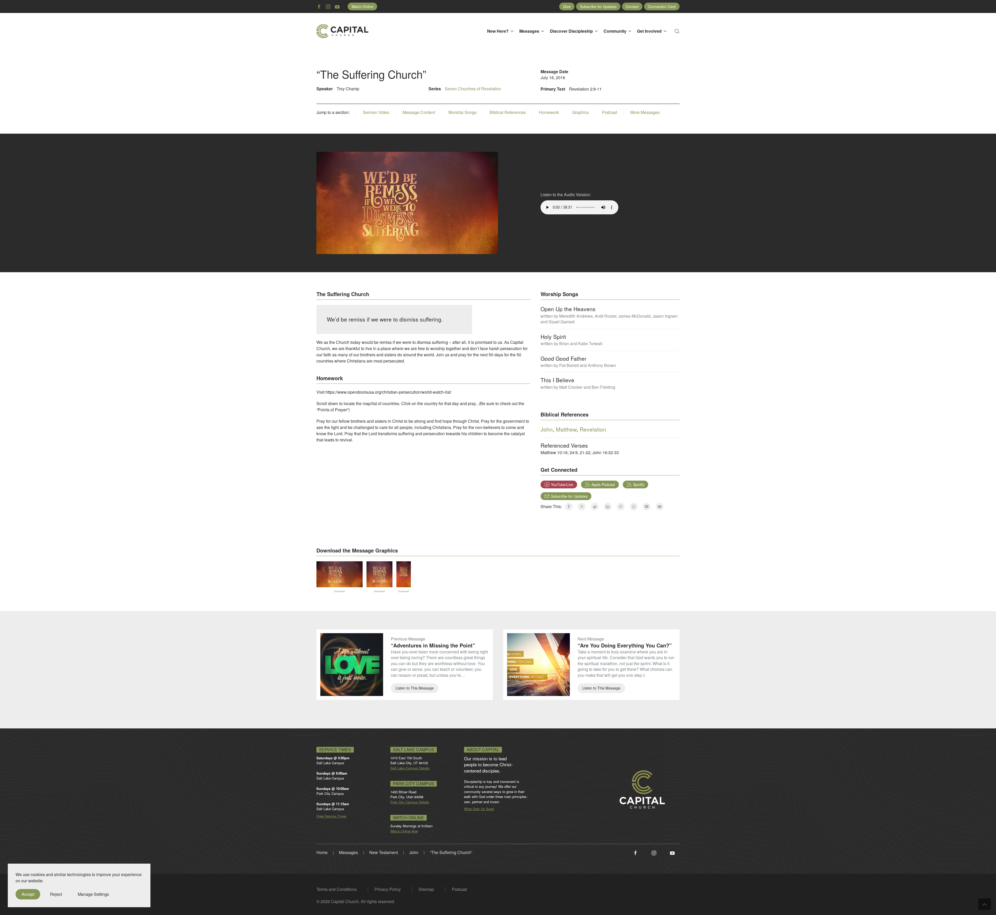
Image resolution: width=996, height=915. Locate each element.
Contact (632, 6)
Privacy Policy (388, 889)
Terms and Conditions (336, 889)
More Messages (645, 112)
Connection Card (662, 6)
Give (567, 6)
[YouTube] (672, 852)
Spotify (638, 484)
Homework (549, 112)
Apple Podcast (603, 484)
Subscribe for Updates (598, 6)
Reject (56, 894)
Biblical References (508, 112)
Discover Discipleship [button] (571, 31)
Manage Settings (93, 894)
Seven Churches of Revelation (473, 89)
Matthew (566, 429)
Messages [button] (529, 31)
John (547, 429)
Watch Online (362, 6)
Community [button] (615, 31)
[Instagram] (654, 852)
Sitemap (426, 889)
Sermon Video (376, 112)
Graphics (580, 112)
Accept (28, 894)
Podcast (609, 112)
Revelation (593, 429)
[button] (677, 31)
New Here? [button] (498, 31)
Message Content (419, 112)
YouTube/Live (562, 484)
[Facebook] (635, 852)
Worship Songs (462, 112)
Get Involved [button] (649, 31)
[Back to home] (342, 31)
